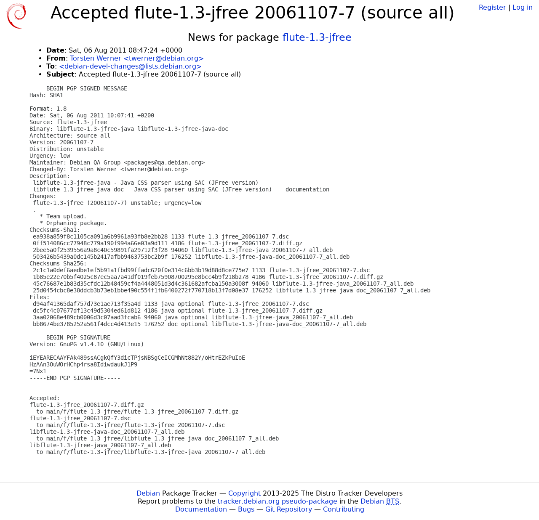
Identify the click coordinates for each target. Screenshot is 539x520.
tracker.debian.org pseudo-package (277, 501)
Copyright (244, 493)
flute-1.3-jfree (317, 37)
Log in (522, 7)
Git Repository (288, 509)
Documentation (201, 509)
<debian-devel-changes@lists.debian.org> (130, 66)
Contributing (343, 509)
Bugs (246, 509)
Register (492, 7)
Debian (148, 493)
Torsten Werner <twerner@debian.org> (137, 58)
